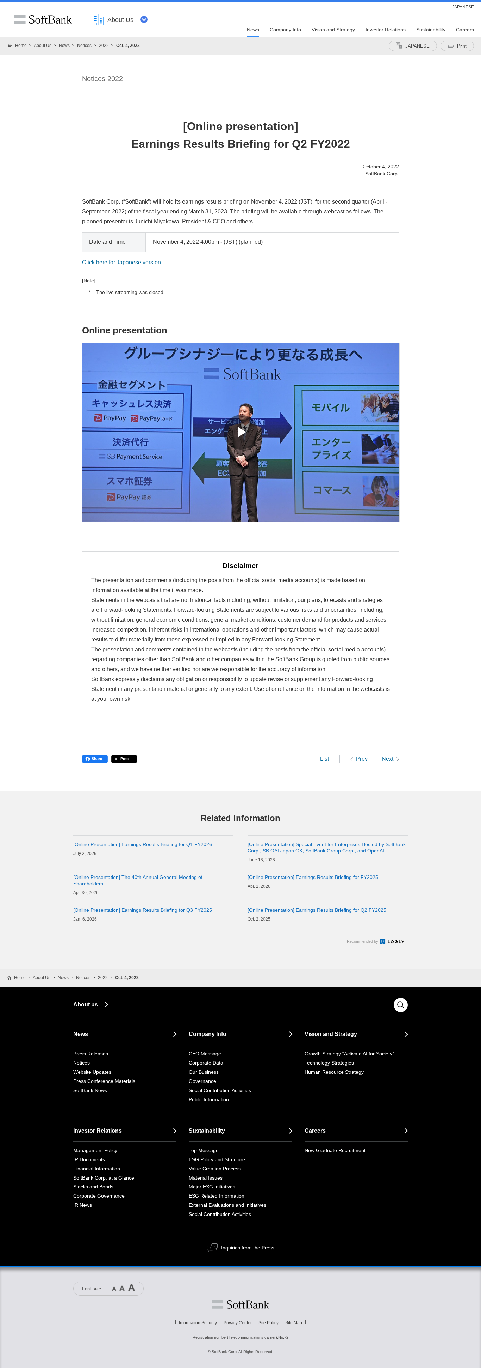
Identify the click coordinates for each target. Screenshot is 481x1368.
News (64, 45)
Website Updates (92, 1072)
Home (21, 45)
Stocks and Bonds (93, 1186)
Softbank (240, 1304)
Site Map (293, 1322)
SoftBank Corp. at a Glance (103, 1178)
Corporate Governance (99, 1196)
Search (401, 1005)
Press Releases (90, 1053)
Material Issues (206, 1178)
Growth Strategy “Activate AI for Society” (349, 1053)
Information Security (198, 1322)
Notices (84, 45)
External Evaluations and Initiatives (227, 1205)
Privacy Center (238, 1322)
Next (387, 759)
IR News (82, 1205)
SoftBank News (90, 1090)
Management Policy (95, 1150)
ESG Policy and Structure (217, 1159)
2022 (104, 45)
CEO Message (205, 1053)
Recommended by (363, 941)
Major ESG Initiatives (212, 1186)
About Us (42, 45)
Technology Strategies (329, 1063)
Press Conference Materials (104, 1081)
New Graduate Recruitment (335, 1150)
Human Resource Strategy (334, 1072)
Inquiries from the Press (247, 1248)
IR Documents (89, 1159)
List (324, 759)
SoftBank (43, 19)
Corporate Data (206, 1063)
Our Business (204, 1072)
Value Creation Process (215, 1168)
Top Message (204, 1150)
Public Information (209, 1099)
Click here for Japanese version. (122, 262)
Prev (362, 759)
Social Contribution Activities (220, 1090)
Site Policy (268, 1322)
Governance (202, 1081)
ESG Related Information (216, 1196)
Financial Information (96, 1168)
